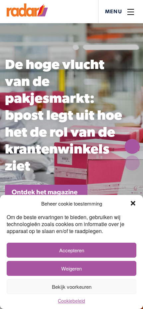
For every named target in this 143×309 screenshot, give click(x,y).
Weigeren (71, 268)
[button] (133, 203)
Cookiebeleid (71, 300)
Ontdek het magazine (44, 192)
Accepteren (71, 250)
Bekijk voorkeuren (71, 286)
